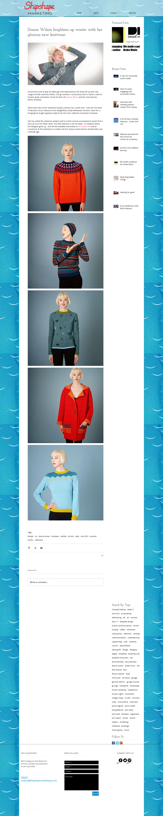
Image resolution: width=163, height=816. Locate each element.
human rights (118, 694)
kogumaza (134, 714)
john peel (116, 714)
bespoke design (126, 621)
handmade (134, 686)
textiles (63, 536)
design (30, 536)
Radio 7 (130, 609)
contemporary (134, 637)
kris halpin (116, 718)
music (126, 730)
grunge (115, 686)
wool (77, 536)
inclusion (136, 698)
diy (131, 657)
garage (134, 678)
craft (125, 641)
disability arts (134, 654)
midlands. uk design (120, 726)
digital (114, 654)
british (71, 536)
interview (134, 702)
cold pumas (117, 633)
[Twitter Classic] (117, 743)
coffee (122, 629)
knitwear (55, 536)
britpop (115, 629)
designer (133, 649)
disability (123, 654)
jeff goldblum (117, 710)
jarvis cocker (130, 706)
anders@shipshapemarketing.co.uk (39, 780)
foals (128, 674)
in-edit (127, 698)
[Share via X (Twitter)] (35, 548)
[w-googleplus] (128, 763)
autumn (93, 536)
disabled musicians (120, 657)
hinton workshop (119, 690)
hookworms (133, 690)
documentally (118, 662)
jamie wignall (117, 706)
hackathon (124, 686)
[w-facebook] (118, 763)
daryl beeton (125, 645)
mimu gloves (117, 730)
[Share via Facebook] (29, 548)
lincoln (125, 718)
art (128, 617)
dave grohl (116, 649)
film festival (117, 670)
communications (119, 637)
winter (30, 540)
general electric (118, 682)
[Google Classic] (121, 743)
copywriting (117, 641)
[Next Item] (136, 35)
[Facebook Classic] (113, 743)
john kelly (129, 710)
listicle (132, 718)
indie (114, 702)
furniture (126, 678)
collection (39, 540)
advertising (116, 617)
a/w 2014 (84, 536)
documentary (130, 662)
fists (125, 670)
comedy (136, 633)
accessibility (126, 613)
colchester (131, 629)
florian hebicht (118, 674)
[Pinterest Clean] (133, 761)
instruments (123, 702)
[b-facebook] (121, 760)
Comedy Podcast (119, 609)
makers (115, 722)
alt (124, 617)
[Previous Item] (116, 35)
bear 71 (115, 621)
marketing (124, 722)
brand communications (122, 625)
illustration (129, 694)
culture (115, 645)
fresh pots (116, 678)
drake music (130, 665)
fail (138, 665)
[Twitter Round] (125, 760)
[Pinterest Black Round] (129, 760)
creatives (133, 641)
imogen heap (117, 698)
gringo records (133, 682)
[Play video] (65, 64)
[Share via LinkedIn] (41, 548)
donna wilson (44, 536)
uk (36, 536)
